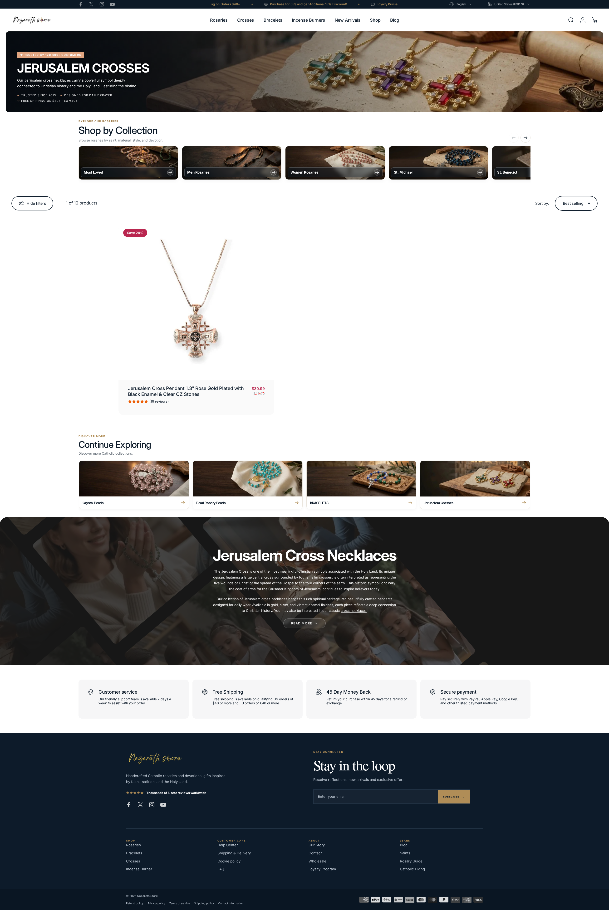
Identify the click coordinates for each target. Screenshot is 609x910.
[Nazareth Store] (154, 758)
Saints (405, 853)
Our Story (317, 845)
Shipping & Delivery (234, 853)
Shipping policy (204, 903)
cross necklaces (354, 610)
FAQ (220, 869)
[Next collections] (525, 138)
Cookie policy (229, 861)
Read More (301, 623)
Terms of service (179, 903)
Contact (315, 853)
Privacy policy (156, 903)
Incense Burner (139, 869)
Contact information (231, 903)
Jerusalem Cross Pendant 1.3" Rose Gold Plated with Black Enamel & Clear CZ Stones (186, 391)
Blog (404, 845)
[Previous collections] (514, 138)
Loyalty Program (322, 869)
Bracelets (134, 853)
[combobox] (461, 4)
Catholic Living (412, 869)
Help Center (227, 845)
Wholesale (317, 861)
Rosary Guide (411, 861)
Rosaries (133, 845)
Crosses (133, 861)
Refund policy (134, 903)
